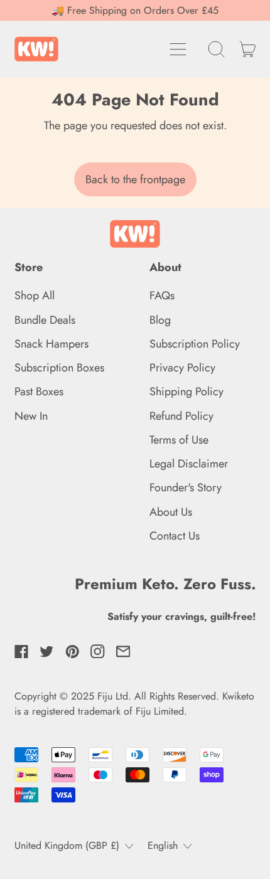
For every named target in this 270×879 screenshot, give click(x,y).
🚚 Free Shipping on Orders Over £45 (135, 10)
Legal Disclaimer (188, 463)
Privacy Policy (182, 368)
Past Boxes (38, 391)
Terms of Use (178, 440)
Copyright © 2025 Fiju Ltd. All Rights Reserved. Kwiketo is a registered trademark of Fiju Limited (134, 703)
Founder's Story (185, 487)
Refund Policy (181, 416)
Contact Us (174, 536)
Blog (160, 320)
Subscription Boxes (59, 368)
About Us (170, 512)
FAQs (162, 295)
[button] (216, 49)
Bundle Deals (44, 320)
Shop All (34, 295)
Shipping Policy (186, 391)
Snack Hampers (51, 344)
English (163, 845)
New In (31, 416)
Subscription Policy (194, 344)
